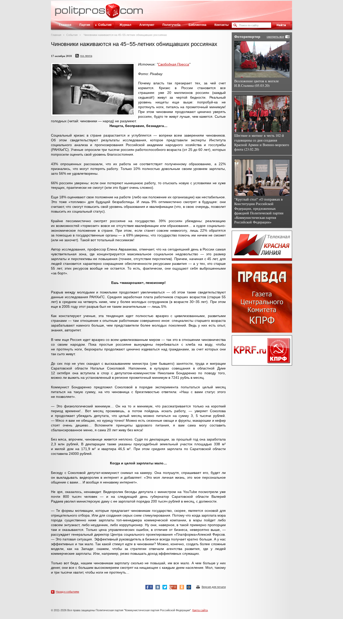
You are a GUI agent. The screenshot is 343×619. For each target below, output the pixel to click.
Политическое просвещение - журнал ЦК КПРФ (112, 14)
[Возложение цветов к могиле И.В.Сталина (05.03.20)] (262, 59)
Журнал (125, 25)
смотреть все (275, 36)
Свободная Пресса (173, 64)
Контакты (221, 25)
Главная (65, 25)
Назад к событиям (67, 591)
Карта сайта (200, 610)
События (104, 25)
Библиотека (197, 25)
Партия (84, 25)
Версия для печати (214, 586)
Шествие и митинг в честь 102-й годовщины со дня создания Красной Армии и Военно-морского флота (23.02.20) (261, 142)
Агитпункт (146, 25)
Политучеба (171, 25)
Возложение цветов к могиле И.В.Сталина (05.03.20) (256, 83)
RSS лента (86, 55)
